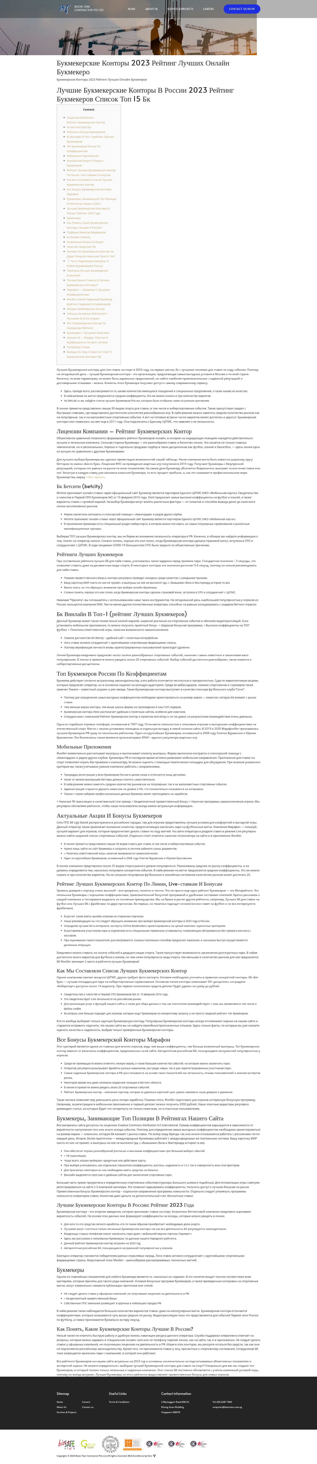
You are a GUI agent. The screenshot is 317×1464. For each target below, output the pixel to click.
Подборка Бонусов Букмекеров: (86, 232)
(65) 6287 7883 (224, 1401)
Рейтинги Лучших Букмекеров (86, 132)
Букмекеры (74, 218)
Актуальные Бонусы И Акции (85, 242)
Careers (208, 9)
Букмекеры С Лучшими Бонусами (88, 333)
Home (131, 9)
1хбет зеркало (95, 477)
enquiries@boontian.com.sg (227, 1407)
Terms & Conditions (119, 1401)
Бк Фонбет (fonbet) (78, 237)
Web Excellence (136, 1455)
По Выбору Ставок (78, 347)
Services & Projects (180, 9)
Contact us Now (242, 9)
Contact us (88, 1407)
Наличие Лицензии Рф (81, 246)
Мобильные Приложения (83, 156)
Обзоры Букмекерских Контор (86, 309)
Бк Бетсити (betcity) (79, 127)
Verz (149, 1455)
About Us (151, 9)
